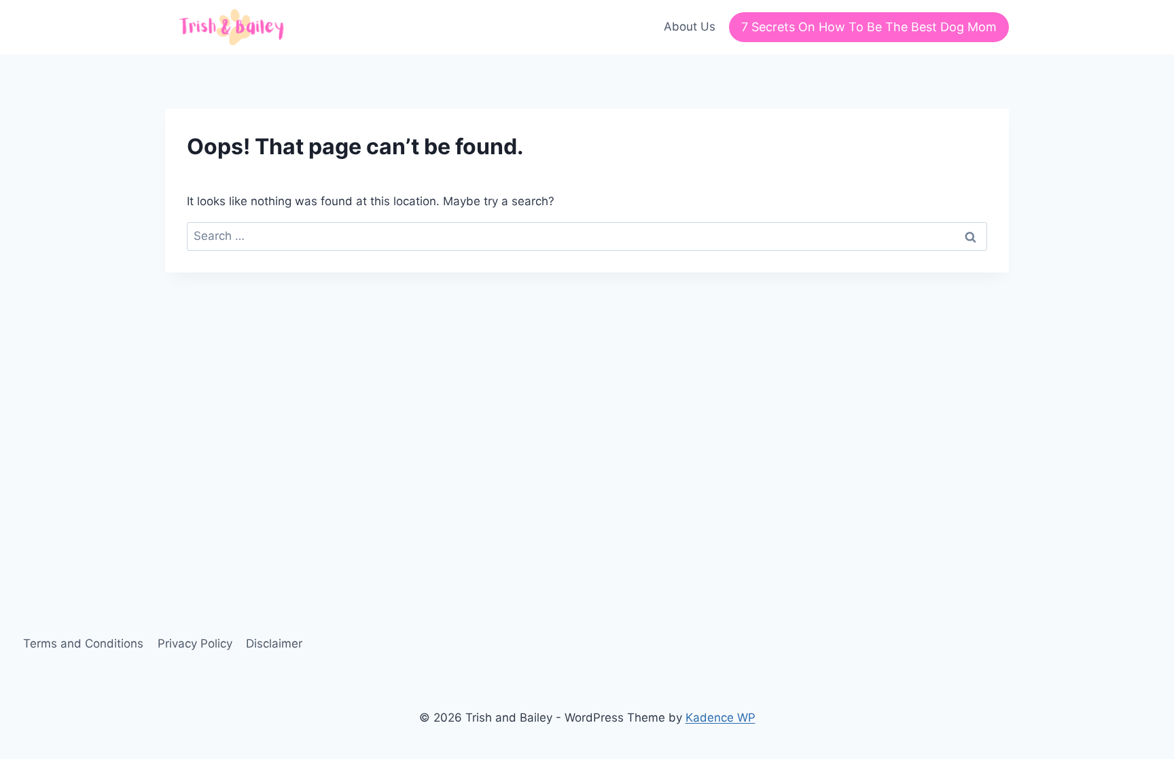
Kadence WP (720, 717)
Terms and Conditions (83, 643)
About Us (689, 26)
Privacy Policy (195, 643)
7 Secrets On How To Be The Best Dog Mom (869, 27)
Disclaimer (274, 643)
